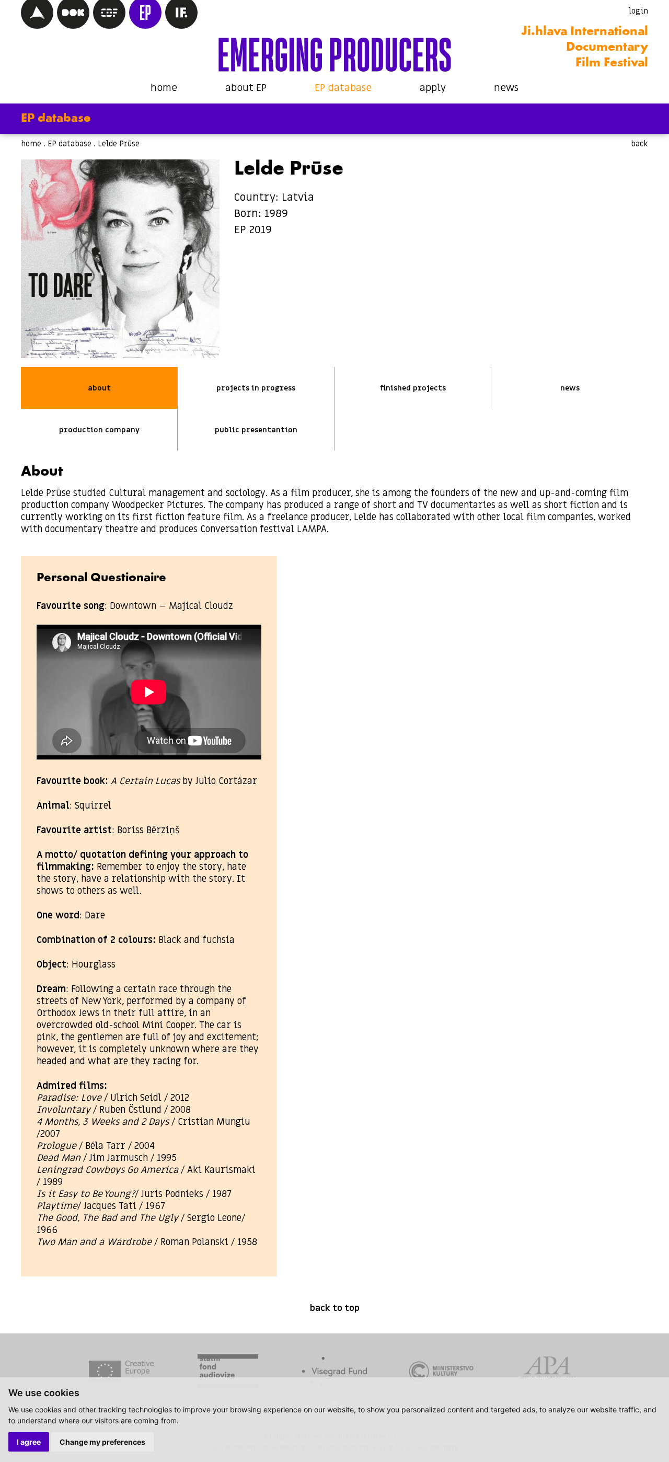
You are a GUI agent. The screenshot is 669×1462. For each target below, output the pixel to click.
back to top (335, 1308)
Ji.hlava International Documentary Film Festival (584, 48)
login (638, 11)
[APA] (548, 1372)
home (164, 88)
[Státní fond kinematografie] (228, 1372)
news (506, 88)
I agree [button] (29, 1441)
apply (433, 88)
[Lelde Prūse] (120, 258)
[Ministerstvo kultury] (441, 1373)
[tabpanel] (121, 1373)
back (639, 144)
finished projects (413, 388)
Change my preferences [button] (102, 1441)
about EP (246, 88)
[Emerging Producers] (334, 55)
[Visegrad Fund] (334, 1373)
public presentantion (256, 430)
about (99, 388)
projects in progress (255, 388)
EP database (343, 88)
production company (99, 430)
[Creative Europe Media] (121, 1373)
